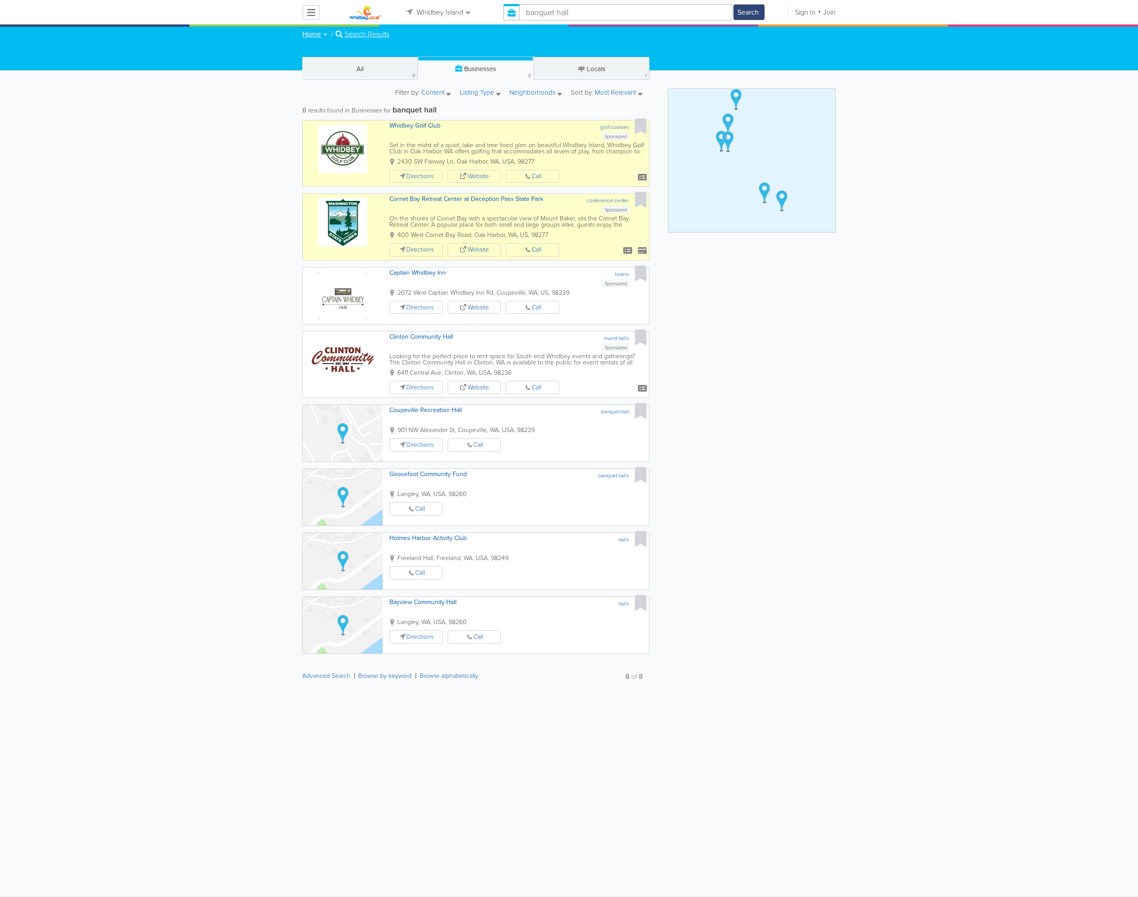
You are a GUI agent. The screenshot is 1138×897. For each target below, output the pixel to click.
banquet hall (615, 412)
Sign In (805, 12)
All (386, 72)
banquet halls (613, 476)
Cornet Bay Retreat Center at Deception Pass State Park (466, 199)
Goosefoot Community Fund (428, 474)
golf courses (614, 127)
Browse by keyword (385, 676)
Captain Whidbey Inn (417, 272)
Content (433, 93)
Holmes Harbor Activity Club (428, 538)
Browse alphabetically (449, 676)
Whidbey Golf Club (415, 125)
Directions (419, 176)
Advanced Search (326, 676)
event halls (616, 338)
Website (478, 176)
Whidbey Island (439, 12)
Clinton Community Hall (421, 336)
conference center (608, 200)
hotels (622, 274)
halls (623, 540)
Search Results (367, 34)
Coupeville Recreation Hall (425, 410)
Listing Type (478, 93)
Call (536, 176)
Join (829, 12)
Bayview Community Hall (423, 602)
